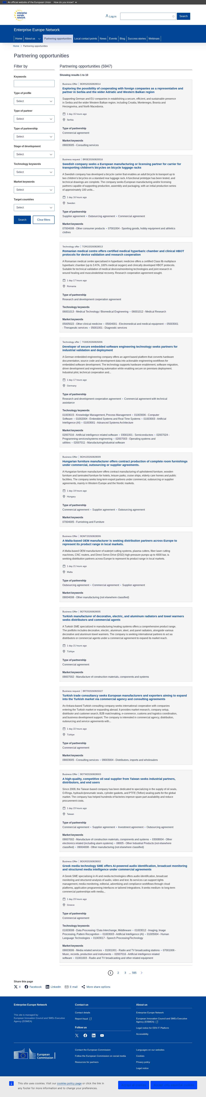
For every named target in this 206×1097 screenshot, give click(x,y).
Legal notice (142, 1068)
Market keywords (24, 181)
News (103, 38)
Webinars (154, 38)
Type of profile (22, 93)
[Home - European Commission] (20, 15)
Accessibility (142, 1034)
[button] (18, 987)
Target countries (24, 199)
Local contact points (85, 38)
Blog (122, 38)
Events (113, 38)
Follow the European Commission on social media (100, 1056)
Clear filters (43, 219)
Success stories (137, 38)
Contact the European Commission (93, 1049)
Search (183, 16)
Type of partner (23, 110)
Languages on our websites (150, 1049)
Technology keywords (27, 164)
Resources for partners (86, 1062)
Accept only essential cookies (174, 1085)
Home (18, 38)
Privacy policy (143, 1062)
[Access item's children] (39, 39)
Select (20, 101)
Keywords (20, 76)
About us (30, 38)
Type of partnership (26, 128)
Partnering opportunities (58, 38)
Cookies (140, 1056)
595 (134, 972)
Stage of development (27, 146)
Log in (112, 16)
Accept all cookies (133, 1085)
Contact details (82, 1012)
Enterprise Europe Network (30, 1004)
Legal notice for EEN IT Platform (152, 1028)
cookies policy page (69, 1083)
